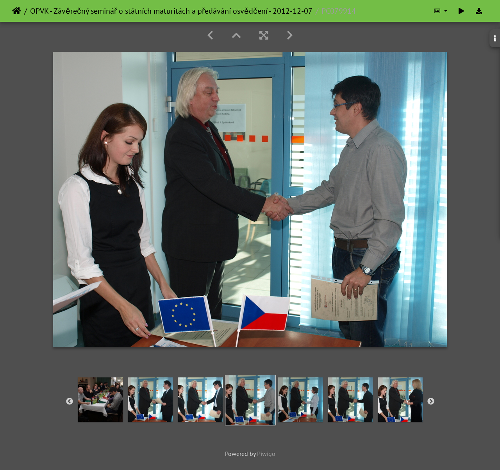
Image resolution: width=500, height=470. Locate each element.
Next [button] (431, 402)
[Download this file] (479, 11)
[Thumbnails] (236, 35)
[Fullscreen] (263, 35)
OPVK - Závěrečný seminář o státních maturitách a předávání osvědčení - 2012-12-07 (171, 11)
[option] (100, 399)
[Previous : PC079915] (210, 35)
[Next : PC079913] (289, 35)
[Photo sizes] (440, 11)
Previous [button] (69, 402)
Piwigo (266, 453)
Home (16, 11)
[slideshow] (461, 11)
